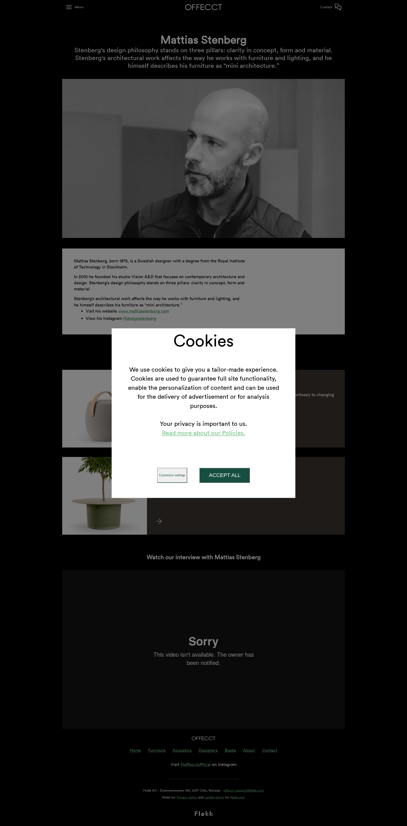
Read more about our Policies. (203, 433)
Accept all (224, 475)
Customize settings (172, 475)
